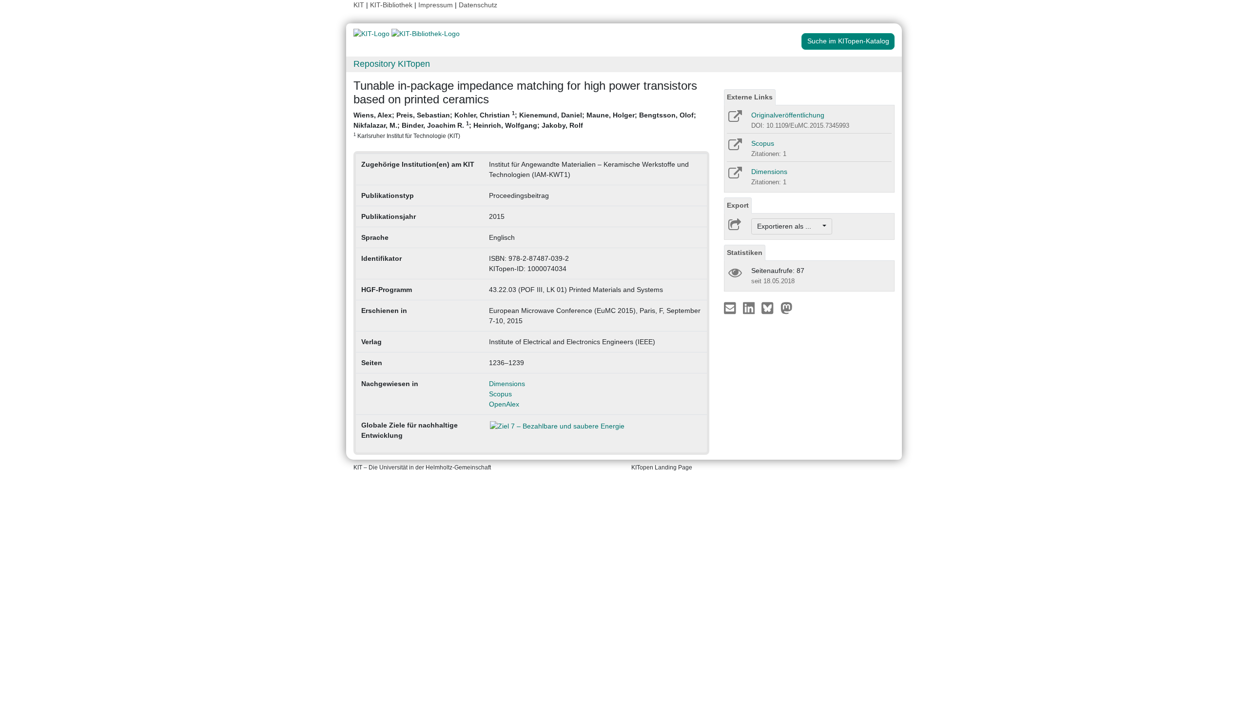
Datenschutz (478, 5)
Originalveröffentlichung (787, 115)
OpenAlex (504, 404)
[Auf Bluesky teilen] (770, 308)
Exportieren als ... (789, 226)
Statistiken (744, 252)
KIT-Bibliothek (392, 5)
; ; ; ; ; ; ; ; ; (524, 124)
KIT (358, 5)
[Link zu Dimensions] (734, 176)
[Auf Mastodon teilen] (786, 308)
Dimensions (507, 384)
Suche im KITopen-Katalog (848, 41)
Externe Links (750, 97)
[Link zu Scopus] (734, 148)
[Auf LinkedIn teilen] (750, 308)
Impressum (435, 5)
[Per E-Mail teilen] (731, 308)
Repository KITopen (391, 64)
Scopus (500, 394)
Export (738, 205)
